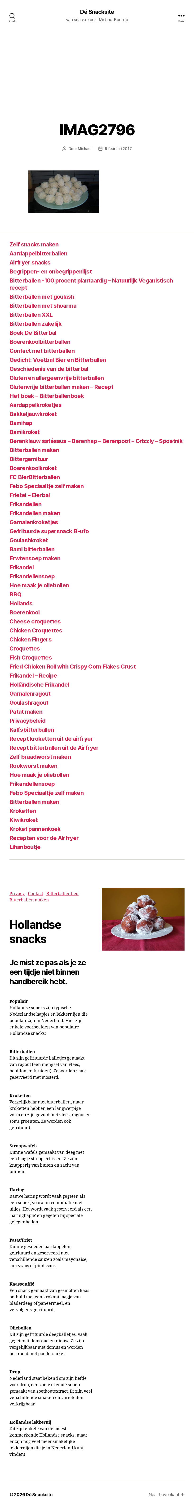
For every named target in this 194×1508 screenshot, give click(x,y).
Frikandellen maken (34, 513)
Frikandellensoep (32, 576)
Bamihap (20, 422)
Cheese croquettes (35, 621)
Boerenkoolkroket (33, 468)
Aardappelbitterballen (38, 253)
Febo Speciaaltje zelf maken (46, 486)
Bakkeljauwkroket (33, 413)
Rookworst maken (33, 765)
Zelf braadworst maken (40, 756)
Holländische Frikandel (39, 684)
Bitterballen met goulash (41, 296)
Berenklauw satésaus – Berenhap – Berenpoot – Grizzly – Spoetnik (96, 441)
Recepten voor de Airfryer (44, 837)
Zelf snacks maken (34, 244)
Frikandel (21, 567)
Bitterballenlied (62, 893)
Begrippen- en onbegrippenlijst (50, 271)
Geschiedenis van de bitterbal (48, 368)
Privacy (17, 893)
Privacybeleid (27, 720)
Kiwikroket (23, 819)
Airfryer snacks (29, 262)
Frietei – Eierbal (29, 495)
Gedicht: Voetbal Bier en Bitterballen (57, 359)
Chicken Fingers (30, 639)
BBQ (15, 594)
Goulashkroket (28, 540)
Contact (35, 893)
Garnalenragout (30, 693)
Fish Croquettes (30, 657)
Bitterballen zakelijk (35, 323)
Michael (84, 148)
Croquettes (24, 648)
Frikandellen (25, 504)
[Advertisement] (97, 66)
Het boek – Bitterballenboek (46, 395)
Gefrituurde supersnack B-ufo (49, 531)
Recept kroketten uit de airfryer (51, 738)
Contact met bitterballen (42, 350)
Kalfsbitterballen (31, 729)
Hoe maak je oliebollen (39, 585)
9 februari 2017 (118, 148)
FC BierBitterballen (34, 477)
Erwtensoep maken (34, 558)
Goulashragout (28, 702)
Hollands (21, 603)
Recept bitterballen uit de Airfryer (54, 747)
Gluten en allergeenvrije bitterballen (56, 377)
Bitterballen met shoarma (42, 305)
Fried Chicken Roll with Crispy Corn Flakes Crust (72, 666)
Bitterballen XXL (31, 314)
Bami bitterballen (32, 549)
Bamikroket (24, 432)
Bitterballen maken (34, 450)
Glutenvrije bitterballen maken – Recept (61, 386)
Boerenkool (24, 612)
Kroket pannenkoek (35, 828)
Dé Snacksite (97, 12)
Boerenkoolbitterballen (39, 341)
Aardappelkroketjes (35, 404)
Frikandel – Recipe (33, 675)
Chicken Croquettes (35, 630)
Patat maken (26, 711)
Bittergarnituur (28, 459)
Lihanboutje (25, 847)
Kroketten (22, 810)
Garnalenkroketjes (33, 522)
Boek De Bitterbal (33, 332)
